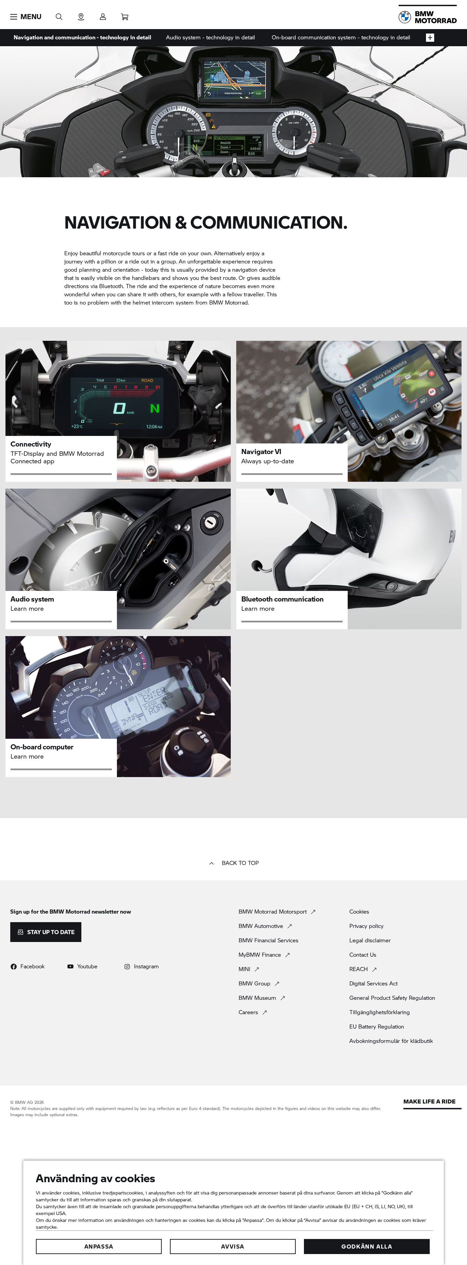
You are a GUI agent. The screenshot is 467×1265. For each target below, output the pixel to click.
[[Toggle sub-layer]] (430, 38)
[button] (25, 17)
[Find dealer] (81, 14)
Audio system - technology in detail (210, 37)
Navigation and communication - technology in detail (82, 37)
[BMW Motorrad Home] (428, 17)
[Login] (103, 14)
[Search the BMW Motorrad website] (59, 14)
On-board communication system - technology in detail (341, 37)
